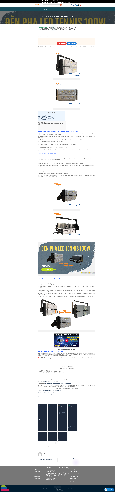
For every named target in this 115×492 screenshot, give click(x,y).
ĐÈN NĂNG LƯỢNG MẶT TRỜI (45, 8)
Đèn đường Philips (73, 469)
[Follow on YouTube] (80, 5)
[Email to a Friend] (57, 443)
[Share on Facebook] (54, 443)
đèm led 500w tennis (70, 446)
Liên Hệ (35, 467)
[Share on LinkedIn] (61, 443)
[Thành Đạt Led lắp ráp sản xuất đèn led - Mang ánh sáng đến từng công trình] (37, 5)
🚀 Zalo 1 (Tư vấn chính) (62, 43)
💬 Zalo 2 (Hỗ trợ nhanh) (72, 43)
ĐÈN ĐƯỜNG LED (36, 8)
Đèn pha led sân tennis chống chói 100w (46, 117)
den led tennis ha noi (52, 446)
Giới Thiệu (35, 469)
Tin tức (57, 15)
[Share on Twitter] (56, 443)
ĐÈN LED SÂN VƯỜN (72, 8)
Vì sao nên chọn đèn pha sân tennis (44, 115)
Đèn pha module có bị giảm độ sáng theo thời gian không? (51, 479)
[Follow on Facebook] (74, 5)
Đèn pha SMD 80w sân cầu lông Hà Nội (45, 459)
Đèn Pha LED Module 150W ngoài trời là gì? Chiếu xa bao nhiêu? (51, 471)
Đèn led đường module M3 (74, 471)
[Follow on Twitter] (77, 5)
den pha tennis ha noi (64, 446)
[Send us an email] (78, 5)
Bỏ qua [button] (72, 0)
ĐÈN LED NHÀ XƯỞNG (63, 8)
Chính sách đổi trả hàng (57, 489)
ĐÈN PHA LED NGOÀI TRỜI (55, 8)
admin (61, 19)
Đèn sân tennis (72, 474)
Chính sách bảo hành (37, 476)
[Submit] (61, 5)
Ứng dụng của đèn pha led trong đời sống (44, 116)
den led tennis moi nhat (58, 446)
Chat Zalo (3, 486)
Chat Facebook (4, 488)
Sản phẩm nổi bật (42, 119)
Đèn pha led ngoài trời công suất (75, 473)
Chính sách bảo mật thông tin (38, 474)
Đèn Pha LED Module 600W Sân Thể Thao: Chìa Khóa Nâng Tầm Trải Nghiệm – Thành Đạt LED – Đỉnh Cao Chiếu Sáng (51, 475)
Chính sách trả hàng (37, 471)
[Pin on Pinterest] (59, 443)
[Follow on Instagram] (75, 5)
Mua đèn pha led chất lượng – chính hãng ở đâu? (46, 118)
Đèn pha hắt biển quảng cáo (74, 476)
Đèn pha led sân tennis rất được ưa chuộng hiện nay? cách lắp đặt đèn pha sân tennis (51, 114)
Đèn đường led (72, 467)
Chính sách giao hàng (37, 478)
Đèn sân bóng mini (73, 478)
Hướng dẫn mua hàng (37, 473)
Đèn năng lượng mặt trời (74, 481)
